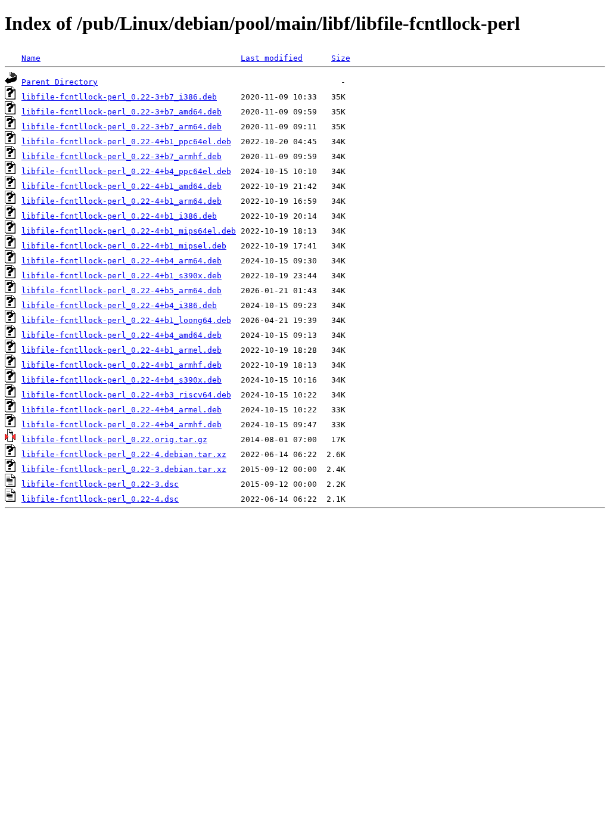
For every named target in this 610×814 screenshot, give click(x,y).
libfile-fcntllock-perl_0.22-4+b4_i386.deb (119, 305)
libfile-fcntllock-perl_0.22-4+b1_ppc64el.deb (126, 141)
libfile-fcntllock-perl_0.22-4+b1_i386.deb (119, 216)
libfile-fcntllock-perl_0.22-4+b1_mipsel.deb (123, 245)
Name (31, 58)
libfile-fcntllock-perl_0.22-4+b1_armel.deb (121, 350)
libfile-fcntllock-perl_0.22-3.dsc (100, 484)
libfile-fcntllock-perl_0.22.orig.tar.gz (114, 439)
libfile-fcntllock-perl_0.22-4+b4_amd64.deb (121, 335)
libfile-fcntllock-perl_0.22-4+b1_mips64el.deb (128, 230)
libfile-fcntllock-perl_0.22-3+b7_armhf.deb (121, 156)
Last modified (272, 58)
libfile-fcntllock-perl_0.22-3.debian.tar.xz (123, 469)
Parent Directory (59, 81)
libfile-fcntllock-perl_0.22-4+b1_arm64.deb (121, 201)
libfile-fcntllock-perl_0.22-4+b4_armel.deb (121, 409)
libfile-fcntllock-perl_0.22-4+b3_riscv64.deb (126, 394)
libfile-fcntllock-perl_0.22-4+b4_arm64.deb (121, 260)
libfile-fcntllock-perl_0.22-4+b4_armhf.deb (121, 424)
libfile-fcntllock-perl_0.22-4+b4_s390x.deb (121, 379)
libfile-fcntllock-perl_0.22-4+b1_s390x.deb (121, 275)
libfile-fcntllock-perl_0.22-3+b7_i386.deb (119, 96)
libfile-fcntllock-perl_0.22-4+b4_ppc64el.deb (126, 171)
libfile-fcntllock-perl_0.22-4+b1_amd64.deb (121, 186)
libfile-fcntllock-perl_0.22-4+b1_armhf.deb (121, 365)
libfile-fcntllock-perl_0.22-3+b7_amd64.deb (121, 111)
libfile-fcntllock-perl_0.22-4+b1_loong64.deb (126, 320)
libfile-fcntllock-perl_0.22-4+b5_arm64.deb (121, 290)
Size (340, 58)
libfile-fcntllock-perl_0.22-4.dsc (100, 499)
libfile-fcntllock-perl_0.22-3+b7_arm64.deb (121, 126)
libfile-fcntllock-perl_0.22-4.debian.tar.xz (123, 454)
